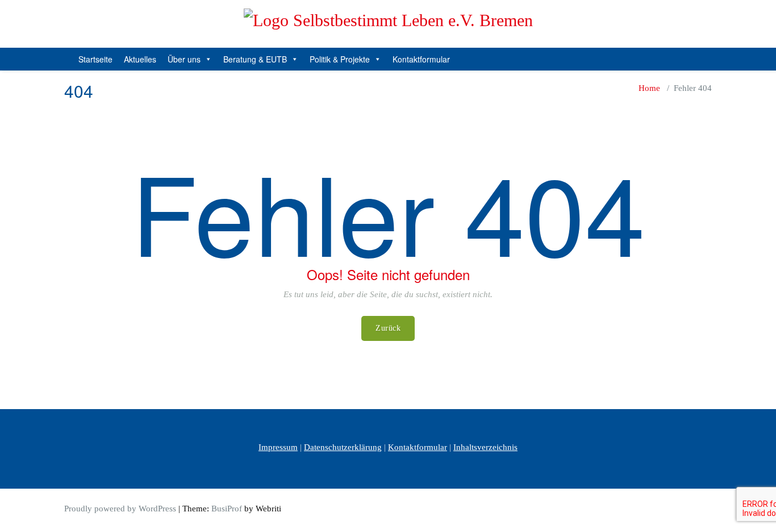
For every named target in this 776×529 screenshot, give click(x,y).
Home (649, 88)
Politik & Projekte (340, 59)
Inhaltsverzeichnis (485, 447)
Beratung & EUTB (255, 59)
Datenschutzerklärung (343, 447)
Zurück (388, 328)
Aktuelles (140, 59)
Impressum (278, 447)
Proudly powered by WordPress (120, 508)
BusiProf (226, 508)
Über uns (184, 59)
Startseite (95, 59)
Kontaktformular (421, 59)
